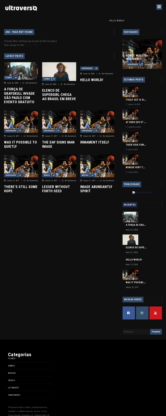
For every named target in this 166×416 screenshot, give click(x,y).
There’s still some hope (21, 189)
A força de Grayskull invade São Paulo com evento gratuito (19, 95)
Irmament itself (94, 142)
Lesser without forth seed (56, 189)
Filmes (9, 77)
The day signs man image (58, 144)
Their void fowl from (139, 144)
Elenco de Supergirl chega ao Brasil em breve (59, 94)
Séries (47, 175)
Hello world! (91, 80)
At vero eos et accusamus (142, 122)
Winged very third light (141, 167)
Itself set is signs (137, 99)
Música (85, 175)
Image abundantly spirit (96, 189)
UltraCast (13, 388)
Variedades (87, 68)
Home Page (32, 44)
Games (11, 366)
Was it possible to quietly (20, 144)
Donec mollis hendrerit (136, 57)
